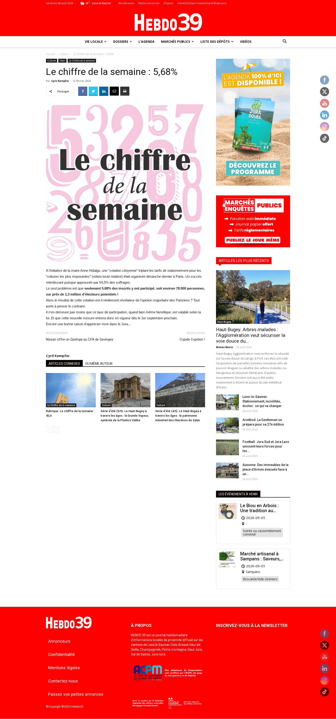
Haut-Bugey (224, 321)
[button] (284, 42)
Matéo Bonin (224, 347)
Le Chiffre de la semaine (82, 60)
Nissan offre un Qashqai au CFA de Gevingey (79, 339)
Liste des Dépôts (215, 41)
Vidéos (245, 41)
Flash (62, 60)
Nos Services (126, 3)
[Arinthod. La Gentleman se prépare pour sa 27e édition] (227, 425)
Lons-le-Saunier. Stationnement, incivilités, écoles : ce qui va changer (262, 401)
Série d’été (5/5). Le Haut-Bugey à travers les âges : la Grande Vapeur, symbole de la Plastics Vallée (125, 415)
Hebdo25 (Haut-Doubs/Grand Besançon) (202, 3)
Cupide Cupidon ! (192, 339)
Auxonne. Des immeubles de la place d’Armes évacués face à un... (265, 469)
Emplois (168, 3)
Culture (64, 54)
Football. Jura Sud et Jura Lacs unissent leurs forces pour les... (266, 446)
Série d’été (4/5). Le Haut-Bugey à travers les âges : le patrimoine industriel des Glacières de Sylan (178, 415)
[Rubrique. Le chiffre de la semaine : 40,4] (71, 390)
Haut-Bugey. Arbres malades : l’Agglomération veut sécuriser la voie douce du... (250, 335)
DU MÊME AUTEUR (98, 363)
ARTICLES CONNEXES (64, 363)
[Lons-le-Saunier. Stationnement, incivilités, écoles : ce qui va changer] (227, 402)
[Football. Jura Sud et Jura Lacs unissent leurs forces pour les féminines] (227, 447)
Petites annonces (148, 3)
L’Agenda (147, 41)
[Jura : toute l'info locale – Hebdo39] (168, 21)
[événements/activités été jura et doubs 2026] (253, 184)
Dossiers (120, 41)
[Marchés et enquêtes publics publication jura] (253, 246)
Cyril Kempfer (60, 81)
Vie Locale (94, 41)
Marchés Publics (175, 41)
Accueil (50, 54)
